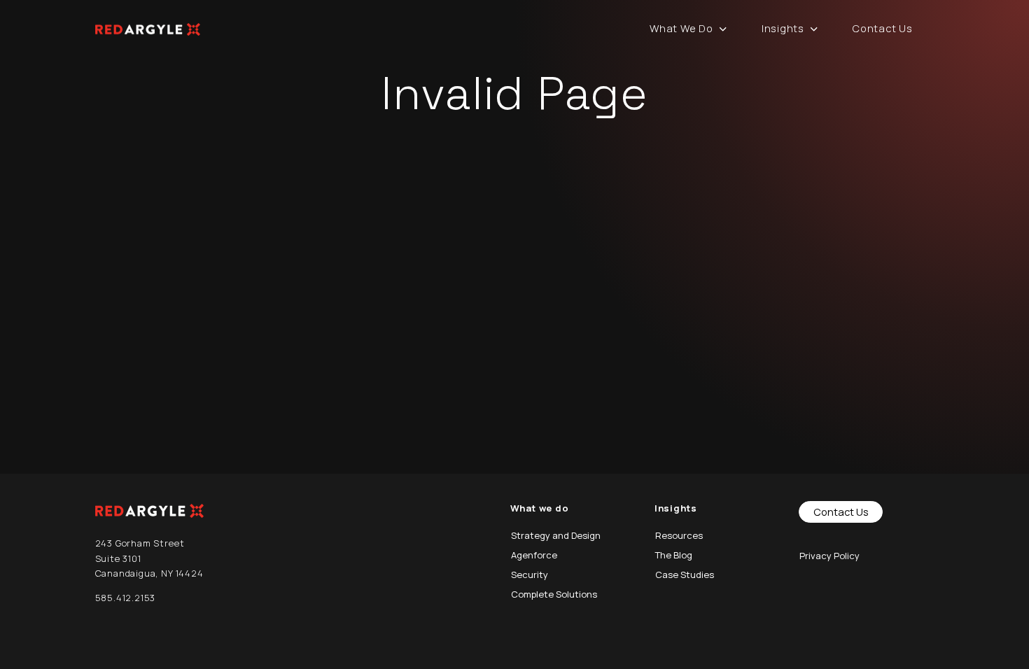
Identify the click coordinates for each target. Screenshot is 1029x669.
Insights (783, 28)
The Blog (673, 555)
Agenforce (534, 555)
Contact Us (882, 28)
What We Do (681, 28)
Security (529, 574)
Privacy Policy (829, 555)
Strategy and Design (556, 535)
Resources (679, 535)
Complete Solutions (554, 594)
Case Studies (684, 574)
